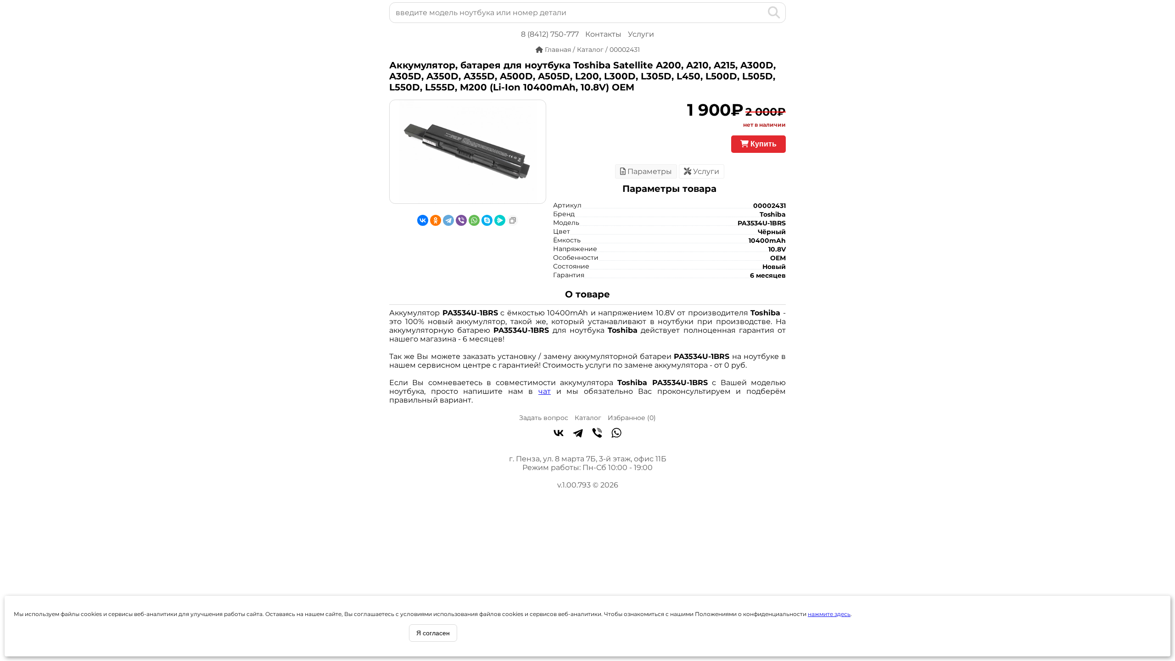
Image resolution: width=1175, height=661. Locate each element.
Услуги (641, 34)
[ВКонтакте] (422, 220)
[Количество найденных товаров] (759, 12)
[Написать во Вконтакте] (558, 434)
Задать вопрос (543, 418)
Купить (763, 144)
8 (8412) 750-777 (550, 34)
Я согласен (433, 633)
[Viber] (461, 220)
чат (544, 391)
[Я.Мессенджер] (499, 220)
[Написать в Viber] (597, 434)
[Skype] (486, 220)
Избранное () (632, 418)
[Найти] (774, 12)
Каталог (588, 418)
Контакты (603, 34)
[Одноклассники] (435, 220)
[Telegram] (448, 220)
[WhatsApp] (474, 220)
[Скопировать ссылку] (512, 220)
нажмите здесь (829, 614)
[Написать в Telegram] (578, 434)
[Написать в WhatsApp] (616, 434)
